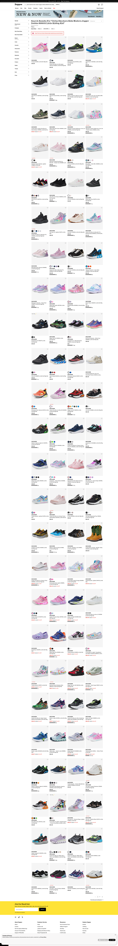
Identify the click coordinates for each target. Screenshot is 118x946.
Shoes (39, 28)
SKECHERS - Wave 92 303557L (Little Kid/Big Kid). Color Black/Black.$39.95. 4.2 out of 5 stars (40, 364)
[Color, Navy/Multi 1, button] (38, 196)
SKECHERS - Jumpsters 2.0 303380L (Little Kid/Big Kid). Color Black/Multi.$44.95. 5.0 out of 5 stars (94, 434)
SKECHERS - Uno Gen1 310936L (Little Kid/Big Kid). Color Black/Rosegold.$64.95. (94, 398)
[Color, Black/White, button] (72, 442)
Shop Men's (98, 16)
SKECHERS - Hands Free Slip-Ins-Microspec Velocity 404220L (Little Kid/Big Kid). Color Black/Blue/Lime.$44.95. (58, 52)
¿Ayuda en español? (41, 928)
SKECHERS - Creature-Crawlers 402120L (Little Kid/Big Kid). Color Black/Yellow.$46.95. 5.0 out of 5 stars (40, 537)
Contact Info (40, 926)
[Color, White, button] (52, 513)
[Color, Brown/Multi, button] (74, 406)
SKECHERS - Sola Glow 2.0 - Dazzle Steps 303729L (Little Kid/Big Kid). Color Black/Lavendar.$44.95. (94, 469)
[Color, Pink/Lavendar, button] (91, 477)
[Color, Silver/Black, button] (72, 160)
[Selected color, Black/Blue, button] (87, 266)
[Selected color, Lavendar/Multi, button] (87, 160)
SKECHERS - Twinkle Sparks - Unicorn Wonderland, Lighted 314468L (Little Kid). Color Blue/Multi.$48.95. (76, 775)
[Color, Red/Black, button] (54, 372)
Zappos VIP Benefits (19, 932)
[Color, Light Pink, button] (60, 852)
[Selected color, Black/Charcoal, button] (32, 818)
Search (57, 4)
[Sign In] (98, 4)
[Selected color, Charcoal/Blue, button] (87, 852)
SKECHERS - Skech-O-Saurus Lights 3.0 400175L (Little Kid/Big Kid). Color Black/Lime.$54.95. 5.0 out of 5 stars (40, 434)
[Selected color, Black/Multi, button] (32, 196)
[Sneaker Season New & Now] (59, 14)
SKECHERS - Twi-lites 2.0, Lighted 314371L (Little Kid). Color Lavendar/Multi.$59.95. (58, 223)
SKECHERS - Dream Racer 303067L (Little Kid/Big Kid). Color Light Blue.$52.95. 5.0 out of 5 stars (94, 294)
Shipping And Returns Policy (43, 930)
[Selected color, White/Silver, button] (69, 196)
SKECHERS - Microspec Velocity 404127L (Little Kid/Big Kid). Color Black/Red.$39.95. (76, 364)
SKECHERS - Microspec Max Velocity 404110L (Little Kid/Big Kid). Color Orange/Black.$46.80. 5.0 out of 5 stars (40, 398)
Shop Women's (91, 16)
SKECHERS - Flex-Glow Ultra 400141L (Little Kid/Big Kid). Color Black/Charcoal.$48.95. (40, 810)
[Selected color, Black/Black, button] (87, 196)
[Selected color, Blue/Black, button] (32, 477)
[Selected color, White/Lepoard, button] (87, 783)
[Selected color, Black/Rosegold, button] (87, 406)
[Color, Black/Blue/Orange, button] (70, 160)
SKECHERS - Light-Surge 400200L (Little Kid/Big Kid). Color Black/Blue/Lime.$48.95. (58, 364)
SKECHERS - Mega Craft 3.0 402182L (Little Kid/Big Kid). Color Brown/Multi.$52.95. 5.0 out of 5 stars (58, 329)
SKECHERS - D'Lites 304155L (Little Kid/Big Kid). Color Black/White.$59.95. (76, 504)
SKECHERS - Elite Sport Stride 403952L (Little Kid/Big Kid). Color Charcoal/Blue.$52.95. (94, 844)
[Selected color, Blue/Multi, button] (32, 513)
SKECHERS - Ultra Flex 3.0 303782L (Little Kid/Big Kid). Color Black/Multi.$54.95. (40, 85)
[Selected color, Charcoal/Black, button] (69, 852)
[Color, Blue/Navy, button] (70, 852)
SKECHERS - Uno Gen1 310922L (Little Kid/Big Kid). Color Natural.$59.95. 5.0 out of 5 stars (76, 223)
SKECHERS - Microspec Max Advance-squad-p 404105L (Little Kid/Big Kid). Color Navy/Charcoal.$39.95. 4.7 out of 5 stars (58, 775)
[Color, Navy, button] (40, 231)
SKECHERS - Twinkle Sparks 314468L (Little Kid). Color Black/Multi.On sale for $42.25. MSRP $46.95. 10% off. (76, 641)
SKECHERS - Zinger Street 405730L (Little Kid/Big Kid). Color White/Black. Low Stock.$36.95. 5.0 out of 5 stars (94, 878)
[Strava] (22, 917)
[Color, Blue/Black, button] (54, 442)
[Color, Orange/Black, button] (70, 406)
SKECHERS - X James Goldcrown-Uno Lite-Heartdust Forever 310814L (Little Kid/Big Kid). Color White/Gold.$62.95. (94, 364)
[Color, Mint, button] (52, 266)
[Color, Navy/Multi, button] (34, 196)
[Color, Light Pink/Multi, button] (92, 160)
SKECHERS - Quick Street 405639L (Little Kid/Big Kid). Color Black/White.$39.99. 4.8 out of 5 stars (40, 878)
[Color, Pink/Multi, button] (52, 302)
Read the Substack (65, 1)
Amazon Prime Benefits (20, 930)
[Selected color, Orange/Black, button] (32, 406)
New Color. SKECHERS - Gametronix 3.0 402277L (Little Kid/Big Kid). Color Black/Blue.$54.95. (40, 329)
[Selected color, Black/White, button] (69, 513)
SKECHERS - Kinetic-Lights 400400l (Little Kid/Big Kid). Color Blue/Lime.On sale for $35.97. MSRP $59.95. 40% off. (40, 740)
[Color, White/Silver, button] (70, 513)
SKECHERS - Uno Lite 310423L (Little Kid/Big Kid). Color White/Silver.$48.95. (76, 188)
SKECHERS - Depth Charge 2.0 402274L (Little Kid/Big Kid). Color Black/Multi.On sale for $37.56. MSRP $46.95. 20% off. (40, 844)
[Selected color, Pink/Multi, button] (51, 579)
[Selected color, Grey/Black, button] (51, 442)
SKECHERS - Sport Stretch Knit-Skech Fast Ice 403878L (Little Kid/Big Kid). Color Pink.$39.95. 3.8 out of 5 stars (76, 469)
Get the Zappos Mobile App (21, 928)
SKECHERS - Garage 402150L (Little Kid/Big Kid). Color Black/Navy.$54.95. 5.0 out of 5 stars (76, 152)
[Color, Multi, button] (52, 818)
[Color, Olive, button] (34, 783)
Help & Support (100, 8)
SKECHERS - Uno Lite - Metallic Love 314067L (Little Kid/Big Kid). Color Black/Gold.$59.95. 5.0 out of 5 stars (76, 537)
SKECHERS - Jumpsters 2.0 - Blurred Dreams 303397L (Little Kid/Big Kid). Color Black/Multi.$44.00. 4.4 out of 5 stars (76, 329)
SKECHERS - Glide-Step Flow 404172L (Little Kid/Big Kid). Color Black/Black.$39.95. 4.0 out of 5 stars (94, 188)
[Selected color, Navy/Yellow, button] (69, 613)
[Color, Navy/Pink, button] (89, 477)
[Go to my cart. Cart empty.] (102, 4)
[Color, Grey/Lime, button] (34, 477)
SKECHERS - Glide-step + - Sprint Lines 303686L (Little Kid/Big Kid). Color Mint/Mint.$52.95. (58, 740)
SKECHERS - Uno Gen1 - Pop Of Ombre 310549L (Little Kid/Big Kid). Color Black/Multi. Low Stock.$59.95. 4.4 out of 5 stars (58, 878)
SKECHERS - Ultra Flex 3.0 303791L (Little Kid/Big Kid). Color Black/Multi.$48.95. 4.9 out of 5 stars (40, 188)
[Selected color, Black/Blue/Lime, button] (51, 61)
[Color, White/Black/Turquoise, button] (52, 852)
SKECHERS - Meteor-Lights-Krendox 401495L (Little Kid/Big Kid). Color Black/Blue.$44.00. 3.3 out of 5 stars (58, 537)
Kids (52, 28)
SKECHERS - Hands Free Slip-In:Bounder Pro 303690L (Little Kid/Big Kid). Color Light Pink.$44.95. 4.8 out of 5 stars (58, 258)
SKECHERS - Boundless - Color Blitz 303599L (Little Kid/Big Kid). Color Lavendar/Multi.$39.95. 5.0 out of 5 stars (94, 152)
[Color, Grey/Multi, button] (91, 160)
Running (84, 930)
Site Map (62, 928)
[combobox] (39, 4)
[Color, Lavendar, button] (56, 266)
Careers (16, 926)
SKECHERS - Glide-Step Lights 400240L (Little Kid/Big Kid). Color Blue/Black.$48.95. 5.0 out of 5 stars (40, 469)
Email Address (19, 909)
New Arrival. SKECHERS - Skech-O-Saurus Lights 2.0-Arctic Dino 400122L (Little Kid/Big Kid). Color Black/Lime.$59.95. (76, 85)
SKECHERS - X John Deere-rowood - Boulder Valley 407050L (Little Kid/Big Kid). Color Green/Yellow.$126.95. (94, 537)
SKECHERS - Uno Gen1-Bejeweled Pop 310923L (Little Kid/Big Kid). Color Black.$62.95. (94, 504)
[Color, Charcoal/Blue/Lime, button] (76, 406)
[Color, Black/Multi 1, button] (36, 196)
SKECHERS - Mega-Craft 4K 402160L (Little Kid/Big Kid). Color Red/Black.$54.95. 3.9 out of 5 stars (76, 398)
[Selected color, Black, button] (87, 513)
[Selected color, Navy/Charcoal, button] (51, 783)
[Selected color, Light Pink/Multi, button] (51, 406)
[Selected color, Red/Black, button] (69, 406)
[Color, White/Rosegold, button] (70, 266)
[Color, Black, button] (34, 231)
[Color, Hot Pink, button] (34, 372)
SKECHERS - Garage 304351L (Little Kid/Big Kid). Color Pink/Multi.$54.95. (40, 52)
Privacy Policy (43, 937)
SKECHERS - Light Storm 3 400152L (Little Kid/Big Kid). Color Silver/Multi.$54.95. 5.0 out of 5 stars (94, 52)
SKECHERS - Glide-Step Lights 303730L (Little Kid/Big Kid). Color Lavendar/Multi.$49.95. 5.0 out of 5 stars (58, 294)
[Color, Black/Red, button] (89, 266)
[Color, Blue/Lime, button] (34, 406)
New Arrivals (85, 928)
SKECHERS (46, 28)
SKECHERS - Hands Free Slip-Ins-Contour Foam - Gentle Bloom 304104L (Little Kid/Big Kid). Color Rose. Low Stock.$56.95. (58, 504)
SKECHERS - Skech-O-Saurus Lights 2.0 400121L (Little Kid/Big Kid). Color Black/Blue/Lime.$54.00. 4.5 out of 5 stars (40, 775)
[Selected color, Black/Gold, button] (69, 266)
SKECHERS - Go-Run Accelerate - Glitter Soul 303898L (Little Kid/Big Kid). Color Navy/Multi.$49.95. (94, 329)
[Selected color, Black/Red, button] (69, 372)
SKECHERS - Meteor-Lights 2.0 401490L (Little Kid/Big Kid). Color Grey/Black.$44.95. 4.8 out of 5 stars (58, 434)
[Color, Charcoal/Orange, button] (52, 61)
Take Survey (62, 930)
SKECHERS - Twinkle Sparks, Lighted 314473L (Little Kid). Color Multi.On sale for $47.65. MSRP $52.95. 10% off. (94, 571)
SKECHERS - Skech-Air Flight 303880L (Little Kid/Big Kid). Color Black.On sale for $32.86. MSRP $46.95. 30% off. (94, 707)
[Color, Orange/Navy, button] (52, 372)
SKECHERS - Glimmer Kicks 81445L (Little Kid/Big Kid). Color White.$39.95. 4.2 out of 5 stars (58, 85)
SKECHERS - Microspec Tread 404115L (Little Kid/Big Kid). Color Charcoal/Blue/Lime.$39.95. (76, 52)
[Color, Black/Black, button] (54, 852)
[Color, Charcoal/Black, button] (52, 649)
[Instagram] (15, 917)
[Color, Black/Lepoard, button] (89, 783)
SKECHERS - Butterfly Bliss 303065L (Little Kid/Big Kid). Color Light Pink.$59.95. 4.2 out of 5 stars (76, 294)
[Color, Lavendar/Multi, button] (70, 302)
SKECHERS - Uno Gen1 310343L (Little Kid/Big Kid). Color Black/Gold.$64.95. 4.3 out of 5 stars (76, 258)
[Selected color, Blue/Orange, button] (51, 649)
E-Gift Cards (63, 932)
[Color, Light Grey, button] (89, 196)
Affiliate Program (64, 926)
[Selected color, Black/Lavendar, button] (87, 477)
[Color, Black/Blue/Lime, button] (70, 372)
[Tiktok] (19, 917)
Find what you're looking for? (96, 899)
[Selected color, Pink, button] (69, 477)
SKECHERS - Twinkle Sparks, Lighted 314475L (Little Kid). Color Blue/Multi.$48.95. (40, 504)
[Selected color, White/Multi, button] (87, 649)
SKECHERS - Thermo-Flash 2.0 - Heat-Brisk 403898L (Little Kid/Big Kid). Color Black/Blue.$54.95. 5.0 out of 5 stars (94, 258)
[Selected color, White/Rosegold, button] (32, 160)
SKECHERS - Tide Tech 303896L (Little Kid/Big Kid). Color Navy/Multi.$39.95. (76, 878)
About (16, 924)
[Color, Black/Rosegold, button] (34, 160)
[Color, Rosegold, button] (72, 513)
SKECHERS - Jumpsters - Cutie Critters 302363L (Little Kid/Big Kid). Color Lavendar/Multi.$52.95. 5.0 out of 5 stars (58, 469)
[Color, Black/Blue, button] (36, 231)
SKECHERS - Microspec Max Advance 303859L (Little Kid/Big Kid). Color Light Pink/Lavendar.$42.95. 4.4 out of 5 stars (40, 258)
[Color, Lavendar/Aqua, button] (92, 477)
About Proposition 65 (42, 932)
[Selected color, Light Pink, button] (51, 266)
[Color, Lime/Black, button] (72, 406)
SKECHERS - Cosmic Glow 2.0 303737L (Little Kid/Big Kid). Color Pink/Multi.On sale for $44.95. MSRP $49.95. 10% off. (40, 605)
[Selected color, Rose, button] (51, 513)
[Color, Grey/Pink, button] (58, 852)
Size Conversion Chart (65, 924)
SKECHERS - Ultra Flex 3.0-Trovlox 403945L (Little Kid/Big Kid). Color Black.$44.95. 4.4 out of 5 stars (58, 188)
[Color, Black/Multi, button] (89, 160)
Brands (84, 924)
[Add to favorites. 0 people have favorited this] (48, 37)
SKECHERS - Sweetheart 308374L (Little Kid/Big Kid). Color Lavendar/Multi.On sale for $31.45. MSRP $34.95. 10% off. (40, 641)
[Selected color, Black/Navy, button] (69, 160)
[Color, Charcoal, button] (38, 231)
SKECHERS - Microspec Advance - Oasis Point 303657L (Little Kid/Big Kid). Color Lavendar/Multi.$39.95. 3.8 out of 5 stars (40, 294)
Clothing (84, 926)
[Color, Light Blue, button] (52, 613)
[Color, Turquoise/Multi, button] (52, 477)
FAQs (38, 924)
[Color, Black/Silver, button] (34, 818)
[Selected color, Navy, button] (69, 442)
